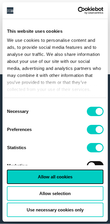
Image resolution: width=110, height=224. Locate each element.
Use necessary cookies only (55, 209)
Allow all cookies (55, 176)
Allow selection (55, 193)
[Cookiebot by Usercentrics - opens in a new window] (78, 10)
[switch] (95, 129)
